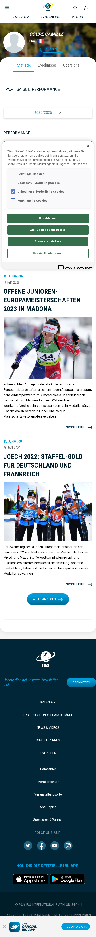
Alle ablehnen (48, 218)
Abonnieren (81, 682)
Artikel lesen (74, 427)
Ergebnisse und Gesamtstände (48, 715)
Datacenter (48, 769)
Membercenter (48, 782)
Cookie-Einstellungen (48, 253)
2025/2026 (43, 112)
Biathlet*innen (48, 740)
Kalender (48, 702)
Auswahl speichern (48, 241)
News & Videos (48, 727)
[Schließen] (88, 146)
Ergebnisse (47, 65)
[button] (7, 5)
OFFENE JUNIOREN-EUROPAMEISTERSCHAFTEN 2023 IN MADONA (42, 300)
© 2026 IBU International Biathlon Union (47, 904)
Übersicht (71, 65)
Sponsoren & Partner (48, 819)
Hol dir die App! (76, 926)
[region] (48, 205)
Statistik (24, 65)
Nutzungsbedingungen (72, 915)
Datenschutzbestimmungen (27, 915)
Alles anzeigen (44, 599)
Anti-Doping (48, 807)
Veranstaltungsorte (48, 794)
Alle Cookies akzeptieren (48, 229)
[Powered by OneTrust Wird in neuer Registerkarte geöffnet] (74, 266)
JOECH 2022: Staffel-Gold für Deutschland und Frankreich (43, 465)
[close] (4, 926)
